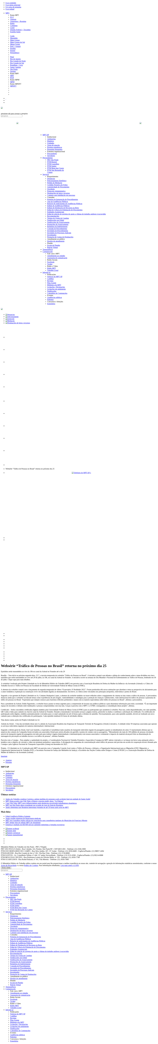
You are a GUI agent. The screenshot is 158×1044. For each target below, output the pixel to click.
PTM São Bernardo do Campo (21, 910)
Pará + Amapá (15, 46)
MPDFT (13, 86)
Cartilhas (50, 279)
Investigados (51, 235)
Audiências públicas (54, 297)
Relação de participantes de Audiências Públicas (64, 204)
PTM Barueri (52, 162)
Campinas (13, 26)
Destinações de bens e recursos (58, 193)
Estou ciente (6, 868)
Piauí (12, 57)
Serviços (46, 174)
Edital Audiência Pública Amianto (18, 816)
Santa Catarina (15, 67)
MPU (8, 13)
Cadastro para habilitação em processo (61, 195)
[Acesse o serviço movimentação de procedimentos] (11, 337)
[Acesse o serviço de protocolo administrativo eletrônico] (10, 319)
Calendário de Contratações (57, 293)
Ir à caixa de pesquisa (13, 7)
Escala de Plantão (53, 245)
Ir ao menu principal (13, 5)
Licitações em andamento (56, 289)
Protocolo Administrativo (56, 191)
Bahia (12, 23)
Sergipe (13, 71)
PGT (12, 17)
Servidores (51, 156)
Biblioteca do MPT (54, 285)
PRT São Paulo (52, 160)
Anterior (9, 760)
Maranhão (14, 38)
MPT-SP (46, 135)
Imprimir (4, 756)
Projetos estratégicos (54, 147)
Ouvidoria (51, 189)
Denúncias (51, 179)
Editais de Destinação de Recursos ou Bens (63, 208)
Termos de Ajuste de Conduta (58, 218)
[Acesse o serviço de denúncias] (10, 315)
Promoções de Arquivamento (57, 224)
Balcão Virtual (52, 247)
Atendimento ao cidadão (56, 256)
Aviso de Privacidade (8, 865)
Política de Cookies (31, 865)
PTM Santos (51, 166)
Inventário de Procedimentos (57, 231)
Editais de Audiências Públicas (58, 206)
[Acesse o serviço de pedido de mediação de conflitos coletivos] (10, 321)
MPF (12, 76)
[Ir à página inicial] (79, 125)
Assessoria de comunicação (57, 258)
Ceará (12, 28)
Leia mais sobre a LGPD (70, 865)
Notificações (51, 291)
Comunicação (48, 252)
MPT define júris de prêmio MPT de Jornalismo (23, 823)
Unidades (50, 143)
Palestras (50, 300)
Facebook (50, 262)
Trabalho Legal (52, 270)
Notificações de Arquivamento (58, 222)
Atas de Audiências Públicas (57, 201)
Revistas (50, 281)
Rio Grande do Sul (17, 63)
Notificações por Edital (55, 220)
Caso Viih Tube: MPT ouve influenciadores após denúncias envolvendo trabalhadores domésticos (41, 803)
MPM (12, 82)
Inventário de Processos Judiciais (59, 233)
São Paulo (14, 69)
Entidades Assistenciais (55, 212)
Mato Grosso (15, 40)
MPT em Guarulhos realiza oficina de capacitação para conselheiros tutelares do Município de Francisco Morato (46, 820)
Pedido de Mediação (54, 183)
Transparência (48, 249)
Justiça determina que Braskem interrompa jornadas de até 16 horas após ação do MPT (37, 807)
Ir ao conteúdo (11, 3)
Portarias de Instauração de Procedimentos (62, 199)
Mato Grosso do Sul (17, 42)
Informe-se (46, 272)
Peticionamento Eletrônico (56, 181)
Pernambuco (14, 53)
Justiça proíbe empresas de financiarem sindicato (23, 818)
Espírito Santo (15, 32)
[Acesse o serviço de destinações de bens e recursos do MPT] (18, 323)
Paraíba (13, 48)
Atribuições (51, 139)
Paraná (12, 51)
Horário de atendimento (55, 241)
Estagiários (51, 304)
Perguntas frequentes (54, 149)
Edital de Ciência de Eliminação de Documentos (64, 210)
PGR (12, 78)
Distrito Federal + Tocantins (20, 30)
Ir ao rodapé (10, 9)
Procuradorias (48, 158)
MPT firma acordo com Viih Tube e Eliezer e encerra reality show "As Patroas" (35, 801)
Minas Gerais (15, 44)
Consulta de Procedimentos (57, 229)
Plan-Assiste (51, 283)
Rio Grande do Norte (18, 61)
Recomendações (53, 216)
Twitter (49, 264)
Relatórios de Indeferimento (57, 227)
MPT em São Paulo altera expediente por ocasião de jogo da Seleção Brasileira (34, 805)
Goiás (12, 36)
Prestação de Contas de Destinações (60, 237)
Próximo (9, 762)
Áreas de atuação (53, 145)
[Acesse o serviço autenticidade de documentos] (11, 350)
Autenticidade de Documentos (58, 187)
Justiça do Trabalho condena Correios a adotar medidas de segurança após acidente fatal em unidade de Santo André (48, 799)
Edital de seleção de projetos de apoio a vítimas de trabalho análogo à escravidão (76, 214)
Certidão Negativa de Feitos (57, 185)
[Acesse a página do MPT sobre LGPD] (11, 362)
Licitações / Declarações (56, 287)
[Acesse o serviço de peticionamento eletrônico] (12, 317)
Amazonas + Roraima (18, 21)
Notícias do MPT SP (54, 277)
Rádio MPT (51, 268)
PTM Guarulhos (53, 164)
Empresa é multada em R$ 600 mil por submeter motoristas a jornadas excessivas (35, 825)
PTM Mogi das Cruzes (55, 168)
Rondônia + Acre (16, 65)
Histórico (50, 141)
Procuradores (52, 154)
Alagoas (13, 19)
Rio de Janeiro (15, 59)
